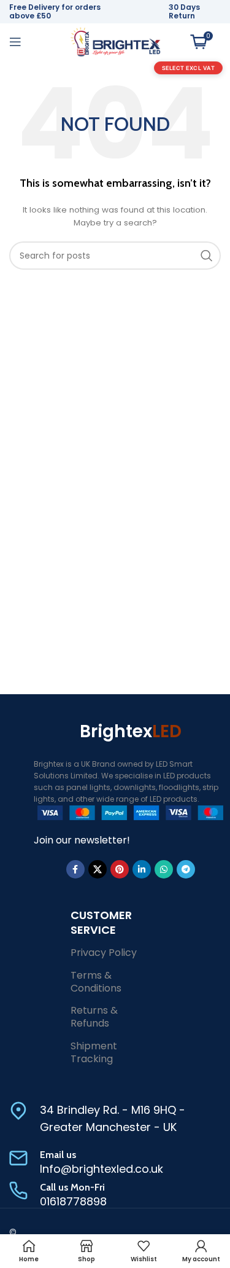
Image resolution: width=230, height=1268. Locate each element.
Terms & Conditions (96, 981)
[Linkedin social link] (141, 869)
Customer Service (101, 922)
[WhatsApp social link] (164, 869)
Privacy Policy (104, 952)
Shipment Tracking (94, 1052)
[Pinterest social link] (119, 869)
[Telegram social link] (186, 869)
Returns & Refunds (94, 1016)
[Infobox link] (115, 1119)
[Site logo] (115, 41)
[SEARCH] (207, 255)
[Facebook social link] (75, 869)
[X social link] (97, 869)
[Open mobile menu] (15, 41)
